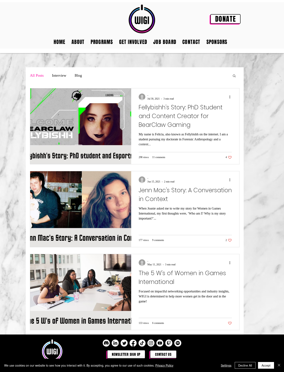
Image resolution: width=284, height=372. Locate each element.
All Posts (37, 75)
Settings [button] (226, 365)
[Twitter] (124, 343)
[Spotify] (177, 343)
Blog (78, 75)
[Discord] (106, 343)
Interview (59, 75)
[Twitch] (168, 343)
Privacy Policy (164, 365)
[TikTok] (142, 343)
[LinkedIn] (115, 343)
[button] (234, 76)
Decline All (245, 365)
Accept (266, 365)
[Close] (279, 365)
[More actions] (231, 96)
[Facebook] (133, 343)
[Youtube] (159, 343)
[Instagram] (150, 343)
